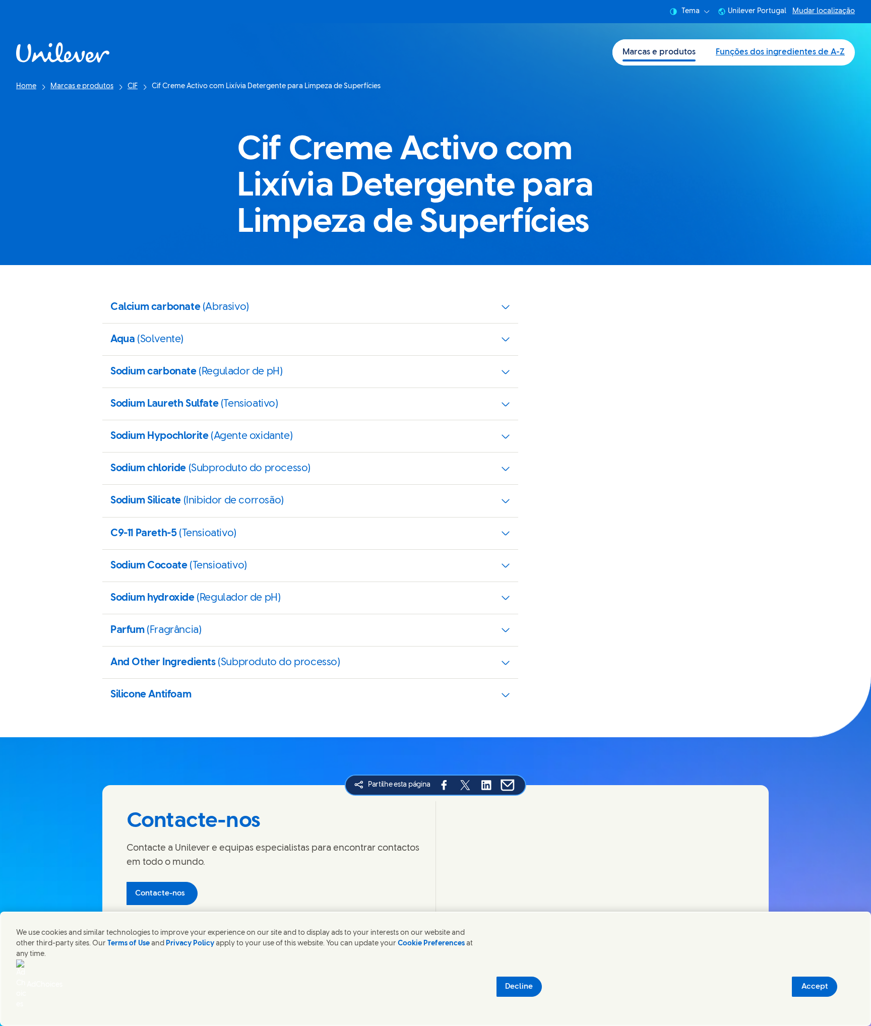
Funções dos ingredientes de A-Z (780, 52)
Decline (519, 987)
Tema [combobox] (690, 11)
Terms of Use (128, 943)
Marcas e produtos (659, 52)
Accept (814, 987)
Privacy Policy (190, 943)
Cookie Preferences (431, 943)
